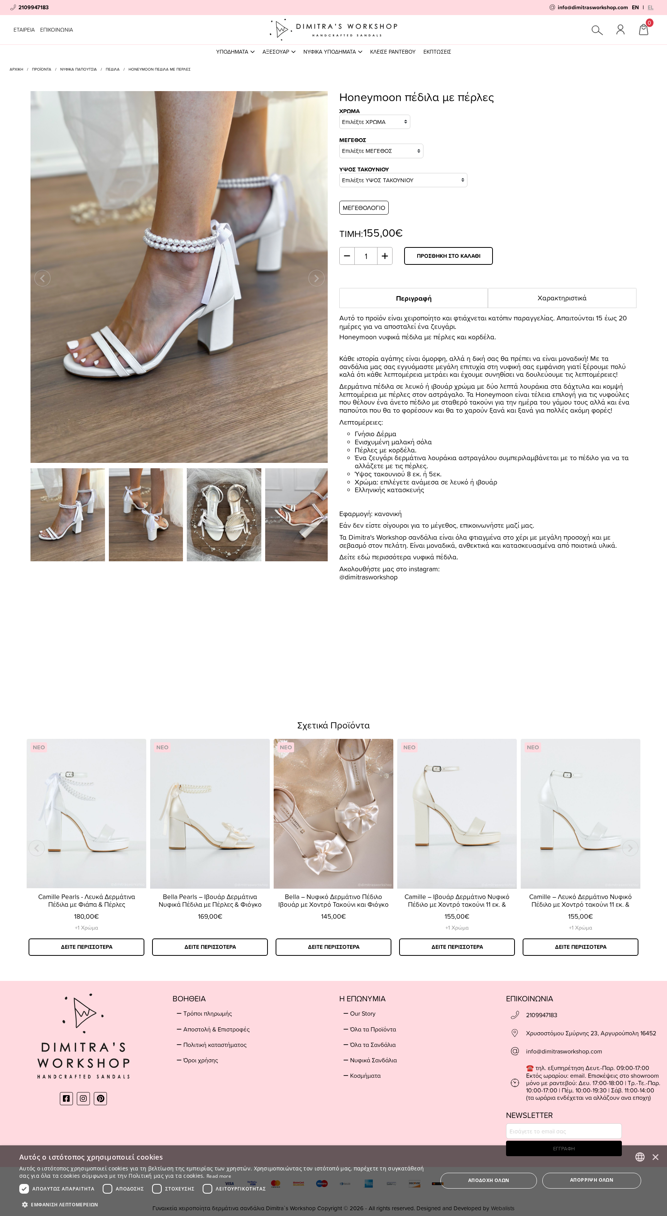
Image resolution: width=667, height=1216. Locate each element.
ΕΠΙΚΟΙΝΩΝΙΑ (56, 29)
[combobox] (640, 1157)
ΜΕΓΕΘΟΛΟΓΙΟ (364, 207)
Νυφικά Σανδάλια (373, 1060)
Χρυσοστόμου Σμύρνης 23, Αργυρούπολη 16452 (591, 1033)
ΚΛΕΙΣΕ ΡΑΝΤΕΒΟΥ (393, 51)
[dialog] (333, 1180)
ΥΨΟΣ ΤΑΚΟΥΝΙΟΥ (364, 169)
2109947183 (541, 1015)
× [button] (655, 1156)
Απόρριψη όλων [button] (591, 1180)
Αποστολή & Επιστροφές (216, 1029)
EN (635, 7)
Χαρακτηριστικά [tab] (562, 298)
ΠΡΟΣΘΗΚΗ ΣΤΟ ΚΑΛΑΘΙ (449, 256)
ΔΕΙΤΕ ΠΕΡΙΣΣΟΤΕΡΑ (86, 947)
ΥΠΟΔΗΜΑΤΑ (232, 51)
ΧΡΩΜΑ (349, 111)
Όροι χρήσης (200, 1060)
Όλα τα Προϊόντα (373, 1029)
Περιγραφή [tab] (414, 298)
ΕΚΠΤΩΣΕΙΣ (437, 51)
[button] (222, 1204)
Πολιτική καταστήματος (215, 1044)
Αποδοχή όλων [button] (489, 1180)
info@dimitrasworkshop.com (564, 1051)
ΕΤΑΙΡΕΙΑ (24, 29)
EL (650, 7)
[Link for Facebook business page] (66, 1098)
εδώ (363, 557)
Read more (219, 1176)
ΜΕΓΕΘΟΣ (352, 140)
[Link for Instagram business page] (83, 1098)
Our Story (363, 1013)
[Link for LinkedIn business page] (100, 1098)
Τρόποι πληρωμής (207, 1013)
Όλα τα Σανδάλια (373, 1044)
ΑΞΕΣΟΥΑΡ (275, 51)
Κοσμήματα (365, 1075)
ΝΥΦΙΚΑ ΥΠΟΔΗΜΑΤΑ (329, 51)
